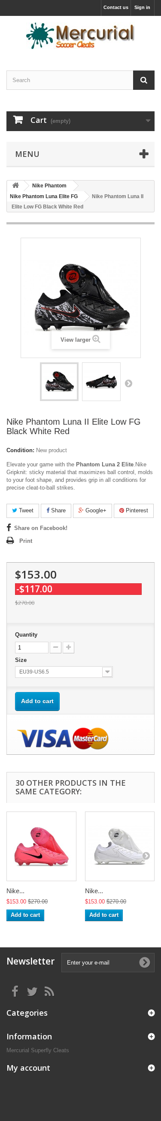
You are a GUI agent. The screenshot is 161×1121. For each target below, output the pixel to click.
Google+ (95, 510)
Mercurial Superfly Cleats (37, 1050)
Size (21, 660)
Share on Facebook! (40, 528)
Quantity (26, 634)
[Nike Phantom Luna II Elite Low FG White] (120, 847)
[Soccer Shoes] (80, 35)
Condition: (20, 450)
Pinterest (136, 510)
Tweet (25, 510)
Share (57, 510)
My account (28, 1068)
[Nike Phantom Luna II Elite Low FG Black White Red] (59, 382)
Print (25, 541)
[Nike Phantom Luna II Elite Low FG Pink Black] (41, 847)
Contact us (115, 7)
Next (128, 383)
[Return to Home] (15, 186)
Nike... (15, 890)
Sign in (142, 7)
